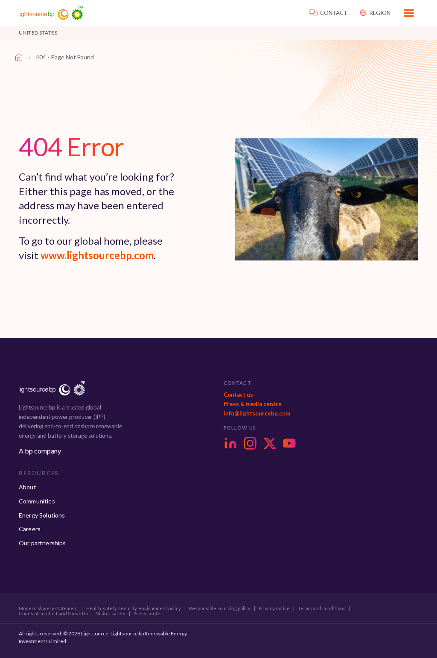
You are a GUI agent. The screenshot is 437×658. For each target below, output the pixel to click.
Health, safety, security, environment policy (133, 608)
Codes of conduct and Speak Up (53, 613)
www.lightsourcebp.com (97, 255)
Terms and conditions (322, 608)
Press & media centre (253, 404)
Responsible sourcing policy (220, 608)
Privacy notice (274, 608)
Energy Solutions (42, 515)
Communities (37, 501)
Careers (30, 528)
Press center (148, 613)
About (27, 487)
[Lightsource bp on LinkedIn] (230, 443)
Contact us (238, 395)
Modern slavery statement (48, 608)
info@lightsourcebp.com (257, 413)
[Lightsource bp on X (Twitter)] (270, 443)
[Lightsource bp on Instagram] (250, 443)
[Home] (19, 57)
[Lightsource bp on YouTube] (289, 443)
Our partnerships (42, 543)
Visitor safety (110, 613)
